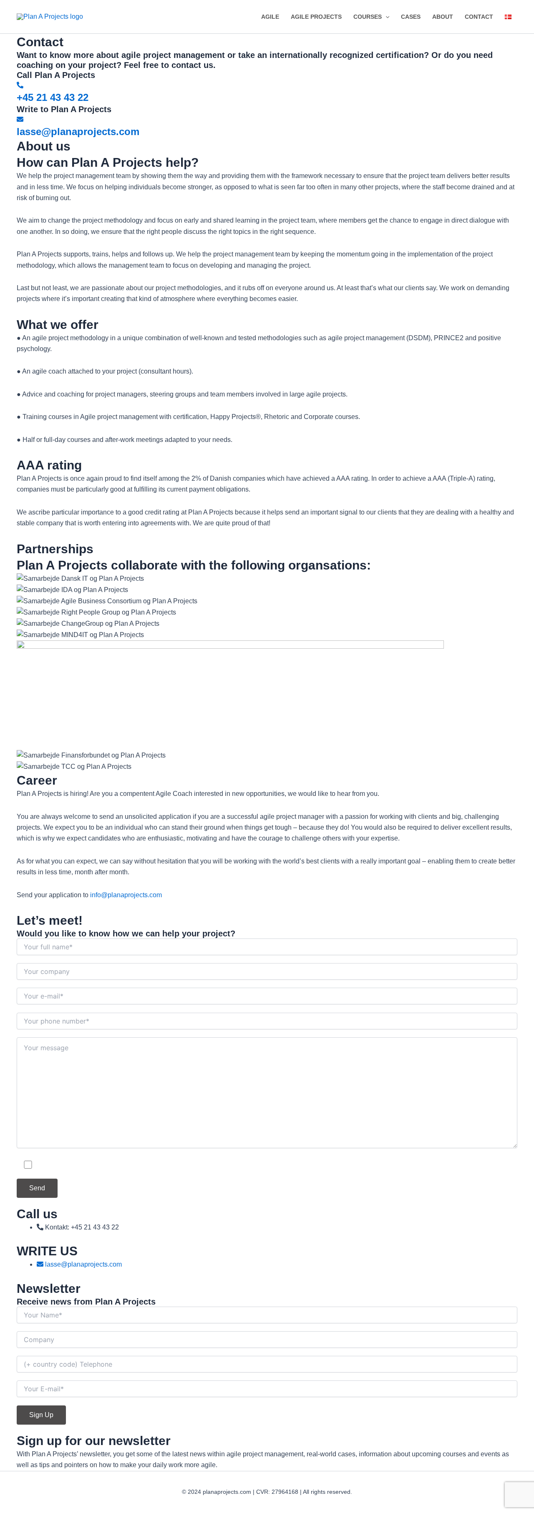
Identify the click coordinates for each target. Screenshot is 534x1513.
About (442, 16)
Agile (270, 16)
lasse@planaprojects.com (78, 131)
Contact (479, 16)
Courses (367, 16)
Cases (411, 16)
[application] (385, 16)
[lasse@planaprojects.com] (20, 119)
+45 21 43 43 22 (52, 97)
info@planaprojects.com (126, 894)
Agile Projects (316, 16)
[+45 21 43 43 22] (20, 85)
